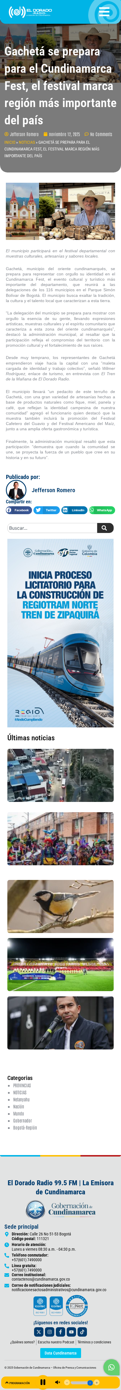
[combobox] (52, 528)
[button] (19, 510)
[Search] (105, 528)
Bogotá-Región (25, 1127)
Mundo (18, 1113)
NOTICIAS (27, 142)
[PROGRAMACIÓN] (6, 1382)
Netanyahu (21, 1099)
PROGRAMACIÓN (19, 1383)
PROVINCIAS (22, 1085)
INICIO (9, 142)
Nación (18, 1106)
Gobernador (22, 1120)
